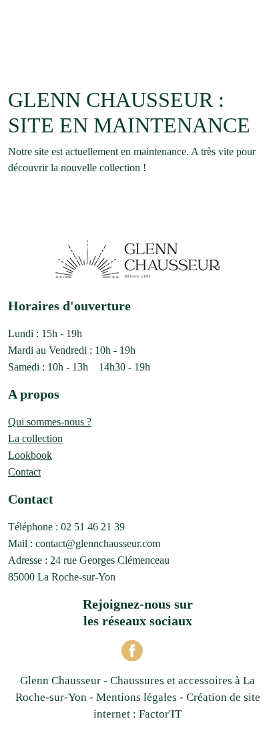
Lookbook (30, 455)
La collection (35, 438)
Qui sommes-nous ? (49, 421)
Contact (24, 472)
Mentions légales (136, 697)
